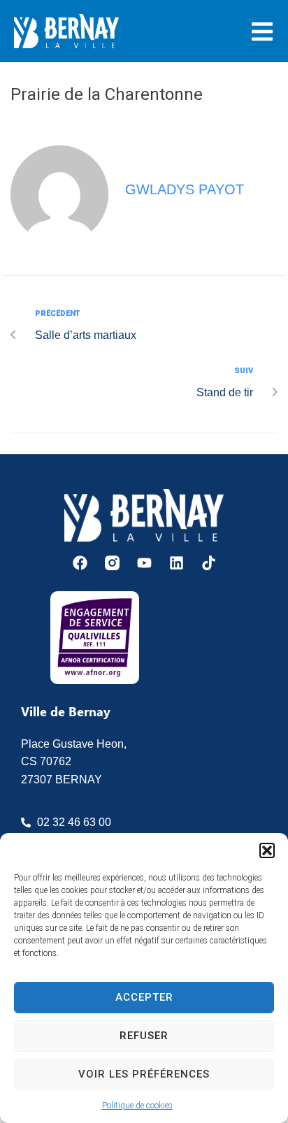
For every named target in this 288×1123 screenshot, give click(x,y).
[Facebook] (80, 563)
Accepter (144, 997)
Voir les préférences (144, 1074)
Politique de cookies (137, 1105)
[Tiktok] (208, 563)
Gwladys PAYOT (184, 189)
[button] (267, 850)
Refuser (144, 1035)
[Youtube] (144, 563)
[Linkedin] (176, 563)
